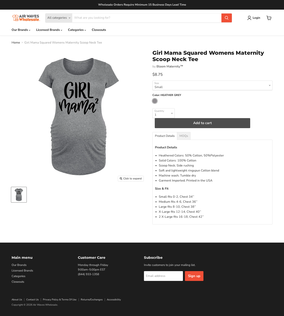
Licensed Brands (48, 30)
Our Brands (20, 30)
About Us (17, 299)
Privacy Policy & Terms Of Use (60, 299)
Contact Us (32, 299)
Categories (76, 30)
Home (16, 42)
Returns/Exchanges (92, 299)
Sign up (194, 276)
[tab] (164, 136)
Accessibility (114, 299)
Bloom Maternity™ (169, 66)
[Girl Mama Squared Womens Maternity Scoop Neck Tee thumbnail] (18, 194)
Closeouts (99, 30)
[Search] (226, 17)
